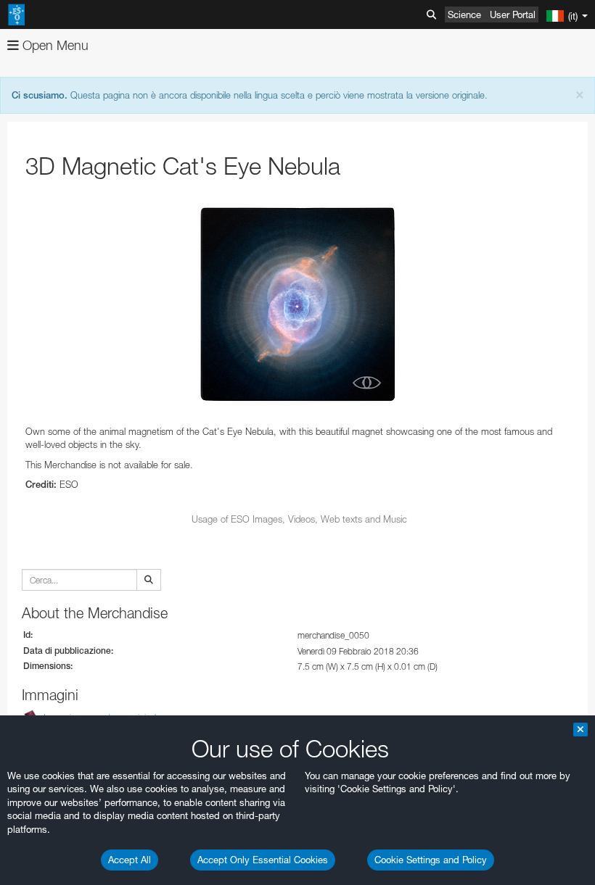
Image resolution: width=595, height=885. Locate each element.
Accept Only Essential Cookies (262, 859)
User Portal (513, 14)
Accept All (129, 859)
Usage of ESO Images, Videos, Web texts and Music (299, 519)
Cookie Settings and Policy (430, 859)
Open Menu (54, 45)
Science (464, 14)
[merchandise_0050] (299, 302)
